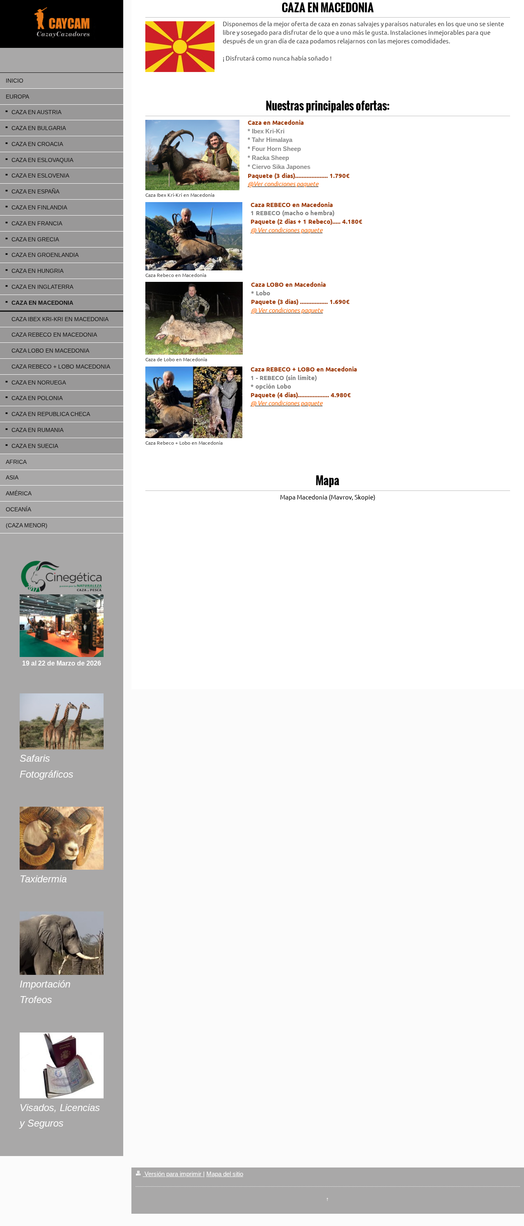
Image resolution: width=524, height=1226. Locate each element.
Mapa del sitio (224, 1173)
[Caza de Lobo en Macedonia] (194, 318)
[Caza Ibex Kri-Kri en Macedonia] (192, 155)
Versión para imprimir (173, 1173)
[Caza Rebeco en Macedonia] (193, 236)
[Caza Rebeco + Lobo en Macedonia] (193, 402)
